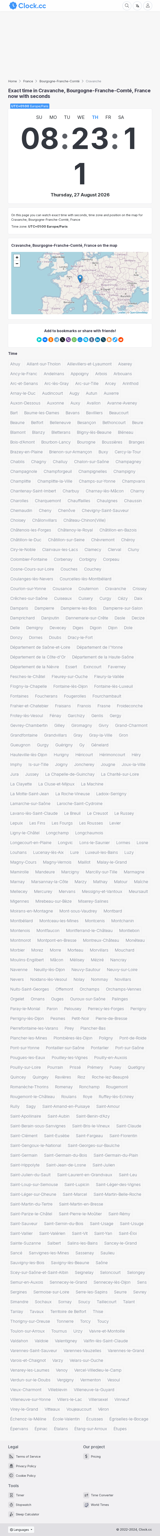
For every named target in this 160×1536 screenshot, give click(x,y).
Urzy (77, 1331)
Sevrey (139, 1291)
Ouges (57, 998)
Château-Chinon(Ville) (84, 520)
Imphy (16, 764)
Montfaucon (48, 930)
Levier (115, 823)
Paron (52, 1008)
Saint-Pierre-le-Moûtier (80, 1213)
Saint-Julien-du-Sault (30, 1174)
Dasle (120, 617)
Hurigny (61, 754)
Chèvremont (103, 539)
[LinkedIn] (97, 339)
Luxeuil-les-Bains (101, 852)
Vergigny (65, 1379)
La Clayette (21, 784)
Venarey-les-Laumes (29, 1370)
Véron (103, 1409)
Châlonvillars (44, 520)
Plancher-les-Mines (28, 1038)
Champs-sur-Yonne (97, 481)
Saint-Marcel (75, 1194)
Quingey (40, 1077)
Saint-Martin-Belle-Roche (117, 1194)
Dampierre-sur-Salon (123, 608)
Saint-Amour (108, 1106)
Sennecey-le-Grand (68, 1282)
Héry (136, 754)
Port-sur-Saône (129, 1047)
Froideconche (130, 705)
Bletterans (60, 432)
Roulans (68, 1096)
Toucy (103, 1321)
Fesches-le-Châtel (27, 676)
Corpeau (111, 559)
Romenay (64, 1086)
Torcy (85, 1321)
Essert (71, 666)
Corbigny (87, 559)
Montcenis (95, 920)
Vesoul (113, 1379)
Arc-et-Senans (24, 383)
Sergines (18, 1291)
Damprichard (22, 617)
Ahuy (15, 363)
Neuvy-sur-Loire (122, 969)
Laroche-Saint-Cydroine (79, 803)
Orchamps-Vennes (123, 989)
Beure (137, 422)
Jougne (108, 764)
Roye (87, 1096)
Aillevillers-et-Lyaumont (89, 363)
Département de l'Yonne (100, 647)
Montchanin (122, 920)
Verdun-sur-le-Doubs (30, 1379)
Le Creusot (97, 813)
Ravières (63, 1077)
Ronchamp (89, 1086)
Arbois (101, 373)
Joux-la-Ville (133, 764)
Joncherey (84, 764)
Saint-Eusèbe (56, 1135)
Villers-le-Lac (69, 1399)
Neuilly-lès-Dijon (49, 969)
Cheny (45, 510)
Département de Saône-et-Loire (40, 647)
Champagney (128, 461)
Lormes (123, 842)
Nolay (79, 979)
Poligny (106, 1038)
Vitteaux (52, 1409)
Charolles (19, 500)
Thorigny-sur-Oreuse (30, 1321)
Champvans (133, 481)
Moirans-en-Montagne (31, 911)
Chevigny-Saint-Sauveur (105, 510)
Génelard (100, 744)
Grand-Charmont (131, 725)
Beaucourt (119, 412)
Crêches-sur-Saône (29, 598)
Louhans (18, 852)
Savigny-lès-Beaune (70, 1262)
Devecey (58, 627)
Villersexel (98, 1399)
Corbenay (63, 559)
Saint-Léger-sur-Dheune (33, 1194)
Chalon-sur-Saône (91, 461)
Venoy (62, 1370)
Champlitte (20, 481)
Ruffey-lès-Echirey (116, 1096)
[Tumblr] (91, 339)
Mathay (100, 881)
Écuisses (94, 1418)
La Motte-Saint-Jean (29, 793)
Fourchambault (106, 696)
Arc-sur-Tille (87, 383)
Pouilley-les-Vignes (70, 1057)
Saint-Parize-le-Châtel (31, 1213)
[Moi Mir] (80, 339)
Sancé (16, 1252)
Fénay (55, 715)
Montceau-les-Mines (59, 920)
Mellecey (19, 891)
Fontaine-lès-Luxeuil (113, 686)
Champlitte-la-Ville (54, 481)
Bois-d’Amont (22, 442)
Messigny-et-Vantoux (102, 891)
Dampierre (44, 608)
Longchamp (57, 832)
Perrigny (138, 1008)
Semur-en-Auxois (26, 1282)
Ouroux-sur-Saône (87, 998)
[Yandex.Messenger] (39, 339)
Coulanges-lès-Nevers (31, 578)
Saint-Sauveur (24, 1223)
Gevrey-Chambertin (29, 725)
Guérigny (64, 744)
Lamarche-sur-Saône (30, 803)
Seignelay (84, 1272)
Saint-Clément (24, 1135)
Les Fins (37, 823)
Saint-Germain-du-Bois (65, 1155)
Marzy (81, 881)
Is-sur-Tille (39, 764)
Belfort (37, 422)
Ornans (38, 998)
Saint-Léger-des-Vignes (118, 1184)
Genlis (97, 715)
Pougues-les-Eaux (27, 1057)
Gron (123, 735)
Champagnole (23, 471)
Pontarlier (100, 1047)
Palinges (120, 998)
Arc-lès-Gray (56, 383)
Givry (104, 725)
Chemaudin (21, 510)
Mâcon (56, 959)
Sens (142, 1282)
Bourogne (86, 442)
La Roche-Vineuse (72, 793)
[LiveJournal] (103, 339)
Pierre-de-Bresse (111, 1018)
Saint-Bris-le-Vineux (91, 1125)
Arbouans (123, 373)
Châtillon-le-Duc (25, 539)
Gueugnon (20, 744)
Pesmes (57, 1018)
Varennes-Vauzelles (82, 1350)
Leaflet (121, 312)
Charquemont (48, 500)
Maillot (84, 862)
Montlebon (129, 930)
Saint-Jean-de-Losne (66, 1164)
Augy (74, 393)
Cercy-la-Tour (128, 451)
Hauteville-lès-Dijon (28, 754)
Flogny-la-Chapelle (28, 686)
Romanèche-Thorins (29, 1086)
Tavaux (37, 1311)
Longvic (65, 842)
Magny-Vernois (57, 862)
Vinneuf (121, 1399)
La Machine (92, 784)
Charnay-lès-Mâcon (105, 490)
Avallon (94, 403)
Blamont (18, 432)
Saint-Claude (128, 1125)
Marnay (17, 881)
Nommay (99, 979)
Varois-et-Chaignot (28, 1360)
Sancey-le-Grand (120, 1243)
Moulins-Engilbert (27, 959)
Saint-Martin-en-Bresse (81, 1204)
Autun (91, 393)
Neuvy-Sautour (85, 969)
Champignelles (92, 471)
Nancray (118, 959)
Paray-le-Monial (25, 1008)
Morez (37, 950)
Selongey (136, 1272)
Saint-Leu (128, 1174)
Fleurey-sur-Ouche (70, 676)
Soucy (84, 1301)
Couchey (92, 569)
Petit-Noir (80, 1018)
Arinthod (130, 383)
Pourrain (55, 1067)
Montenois (20, 930)
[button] (80, 279)
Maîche (141, 881)
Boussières (112, 442)
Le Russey (124, 813)
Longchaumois (89, 832)
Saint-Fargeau (89, 1135)
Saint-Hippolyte (25, 1164)
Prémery (95, 1067)
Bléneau (125, 432)
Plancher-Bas (93, 1028)
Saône (102, 1262)
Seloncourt (110, 1272)
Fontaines (19, 696)
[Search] (127, 5)
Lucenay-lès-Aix (48, 852)
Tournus (59, 1331)
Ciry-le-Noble (23, 549)
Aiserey (125, 363)
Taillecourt (106, 1301)
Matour (121, 881)
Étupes (120, 1428)
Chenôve (66, 510)
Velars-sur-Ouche (86, 1360)
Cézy (123, 598)
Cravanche (115, 588)
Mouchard (124, 950)
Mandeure (45, 871)
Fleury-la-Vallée (109, 676)
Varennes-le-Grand (126, 1350)
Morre (55, 950)
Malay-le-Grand (112, 862)
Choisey (18, 520)
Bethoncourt (114, 422)
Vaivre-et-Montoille (107, 1331)
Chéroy (128, 539)
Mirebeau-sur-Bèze (53, 901)
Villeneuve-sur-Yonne (30, 1399)
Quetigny (136, 1067)
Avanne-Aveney (122, 403)
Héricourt (84, 754)
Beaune (17, 422)
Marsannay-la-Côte (49, 881)
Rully (15, 1106)
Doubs (55, 637)
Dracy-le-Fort (80, 637)
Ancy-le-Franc (23, 373)
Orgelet (17, 998)
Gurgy (43, 744)
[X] (62, 339)
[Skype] (85, 339)
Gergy (115, 715)
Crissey (139, 588)
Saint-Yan (103, 1233)
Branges (136, 442)
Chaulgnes (107, 500)
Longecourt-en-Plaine (30, 842)
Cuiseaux (63, 598)
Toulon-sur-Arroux (27, 1331)
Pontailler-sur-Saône (65, 1047)
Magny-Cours (23, 862)
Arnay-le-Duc (23, 393)
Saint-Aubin (59, 1116)
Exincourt (92, 666)
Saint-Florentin (123, 1135)
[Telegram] (56, 339)
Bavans (73, 412)
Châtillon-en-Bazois (118, 530)
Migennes (19, 901)
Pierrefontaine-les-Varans (34, 1028)
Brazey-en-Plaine (26, 451)
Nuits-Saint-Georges (29, 989)
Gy (82, 744)
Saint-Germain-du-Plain (116, 1155)
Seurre (120, 1291)
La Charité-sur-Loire (120, 774)
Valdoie (41, 1340)
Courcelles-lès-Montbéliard (85, 578)
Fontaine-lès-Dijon (70, 686)
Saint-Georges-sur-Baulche (94, 1145)
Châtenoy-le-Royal (75, 530)
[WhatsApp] (74, 339)
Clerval (114, 549)
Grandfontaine (24, 735)
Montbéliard (21, 920)
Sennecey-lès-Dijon (112, 1282)
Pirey (69, 1028)
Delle (15, 627)
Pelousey (72, 1008)
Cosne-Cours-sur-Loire (32, 569)
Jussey (32, 774)
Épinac (41, 1428)
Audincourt (52, 393)
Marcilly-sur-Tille (101, 871)
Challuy (60, 461)
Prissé (75, 1067)
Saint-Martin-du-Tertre (31, 1204)
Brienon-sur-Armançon (70, 451)
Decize (138, 617)
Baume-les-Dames (41, 412)
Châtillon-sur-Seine (66, 539)
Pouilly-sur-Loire (25, 1067)
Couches (69, 569)
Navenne (19, 969)
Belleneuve (60, 422)
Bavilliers (94, 412)
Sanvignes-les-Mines (49, 1252)
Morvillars (99, 950)
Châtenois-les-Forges (30, 530)
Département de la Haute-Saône (103, 657)
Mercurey (43, 891)
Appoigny (80, 373)
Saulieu (107, 1252)
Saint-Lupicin (76, 1184)
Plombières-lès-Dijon (73, 1038)
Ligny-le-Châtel (25, 832)
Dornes (35, 637)
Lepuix (16, 823)
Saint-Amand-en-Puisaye (66, 1106)
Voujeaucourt (78, 1409)
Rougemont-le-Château (32, 1096)
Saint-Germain (24, 1155)
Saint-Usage (101, 1223)
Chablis (17, 461)
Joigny (61, 764)
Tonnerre (65, 1321)
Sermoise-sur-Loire (51, 1291)
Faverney (117, 666)
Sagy (31, 1106)
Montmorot (20, 940)
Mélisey (77, 959)
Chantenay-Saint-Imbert (33, 490)
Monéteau (135, 940)
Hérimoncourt (112, 754)
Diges (78, 627)
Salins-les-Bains (82, 1243)
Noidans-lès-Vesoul (48, 979)
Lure (74, 852)
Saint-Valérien (52, 1233)
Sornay (65, 1301)
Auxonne (55, 403)
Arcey (110, 383)
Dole (128, 627)
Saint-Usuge (132, 1223)
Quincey (18, 1077)
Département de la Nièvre (34, 666)
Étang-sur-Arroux (90, 1428)
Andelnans (54, 373)
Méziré (97, 959)
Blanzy (38, 432)
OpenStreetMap (139, 312)
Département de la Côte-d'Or (38, 657)
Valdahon (19, 1340)
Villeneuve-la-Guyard (94, 1389)
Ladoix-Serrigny (111, 793)
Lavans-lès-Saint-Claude (34, 813)
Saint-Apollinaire (25, 1116)
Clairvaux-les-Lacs (60, 549)
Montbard (113, 911)
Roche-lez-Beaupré (110, 1077)
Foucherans (46, 696)
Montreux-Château (101, 940)
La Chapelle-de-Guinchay (70, 774)
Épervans (19, 1428)
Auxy (75, 403)
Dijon (113, 627)
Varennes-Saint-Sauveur (33, 1350)
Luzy (129, 852)
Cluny (133, 549)
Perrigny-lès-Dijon (27, 1018)
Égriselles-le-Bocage (128, 1418)
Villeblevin (57, 1389)
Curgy (105, 598)
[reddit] (120, 339)
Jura (14, 774)
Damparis (19, 608)
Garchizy (76, 715)
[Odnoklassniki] (50, 339)
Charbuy (70, 490)
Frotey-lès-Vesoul (26, 715)
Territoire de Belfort (68, 1311)
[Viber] (68, 339)
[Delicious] (115, 339)
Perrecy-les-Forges (106, 1008)
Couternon (88, 588)
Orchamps (89, 989)
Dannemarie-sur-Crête (87, 617)
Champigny (124, 471)
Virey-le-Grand (24, 1409)
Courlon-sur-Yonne (28, 588)
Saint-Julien (103, 1164)
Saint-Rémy (119, 1213)
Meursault (138, 891)
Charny (137, 490)
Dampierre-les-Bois (79, 608)
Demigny (34, 627)
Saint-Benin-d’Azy (93, 1116)
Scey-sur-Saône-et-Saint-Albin (39, 1272)
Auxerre (111, 393)
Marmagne (134, 871)
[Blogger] (109, 339)
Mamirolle (19, 871)
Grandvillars (55, 735)
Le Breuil (72, 813)
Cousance (62, 588)
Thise (98, 1311)
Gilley (59, 725)
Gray (77, 735)
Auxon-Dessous (25, 403)
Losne (142, 842)
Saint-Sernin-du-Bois (63, 1223)
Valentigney (66, 1340)
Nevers (17, 979)
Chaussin (133, 500)
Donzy (16, 637)
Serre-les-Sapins (92, 1291)
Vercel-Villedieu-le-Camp (97, 1370)
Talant (129, 1301)
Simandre (19, 1301)
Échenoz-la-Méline (28, 1418)
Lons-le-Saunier (94, 842)
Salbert (54, 1243)
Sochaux (43, 1301)
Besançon (86, 422)
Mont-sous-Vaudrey (78, 911)
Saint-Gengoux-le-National (35, 1145)
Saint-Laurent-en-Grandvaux (84, 1174)
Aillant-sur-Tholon (44, 363)
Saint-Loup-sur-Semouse (34, 1184)
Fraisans (63, 705)
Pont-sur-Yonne (24, 1047)
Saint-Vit (80, 1233)
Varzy (57, 1360)
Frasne (104, 705)
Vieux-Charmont (25, 1389)
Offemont (64, 989)
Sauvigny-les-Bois (27, 1262)
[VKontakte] (45, 339)
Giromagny (81, 725)
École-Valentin (66, 1418)
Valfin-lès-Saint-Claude (106, 1340)
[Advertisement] (80, 46)
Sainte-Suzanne (25, 1243)
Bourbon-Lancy (56, 442)
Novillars (123, 979)
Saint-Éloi (128, 1233)
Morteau (75, 950)
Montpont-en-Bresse (56, 940)
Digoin (96, 627)
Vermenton (90, 1379)
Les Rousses (91, 823)
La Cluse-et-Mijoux (56, 784)
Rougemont (117, 1086)
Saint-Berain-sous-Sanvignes (38, 1125)
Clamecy (92, 549)
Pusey (115, 1067)
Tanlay (16, 1311)
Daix (138, 598)
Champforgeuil (58, 471)
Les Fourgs (62, 823)
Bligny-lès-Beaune (94, 432)
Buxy (103, 451)
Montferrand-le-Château (89, 930)
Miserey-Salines (93, 901)
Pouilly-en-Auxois (110, 1057)
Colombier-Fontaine (28, 559)
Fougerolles (75, 696)
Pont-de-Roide (132, 1038)
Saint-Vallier (21, 1233)
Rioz (81, 1077)
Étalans (61, 1428)
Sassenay (84, 1252)
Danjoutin (50, 617)
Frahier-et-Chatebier (29, 705)
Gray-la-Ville (100, 735)
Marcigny (70, 871)
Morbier (17, 950)
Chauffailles (79, 500)
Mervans (67, 891)
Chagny (38, 461)
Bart (14, 412)
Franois (84, 705)
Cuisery (85, 598)
